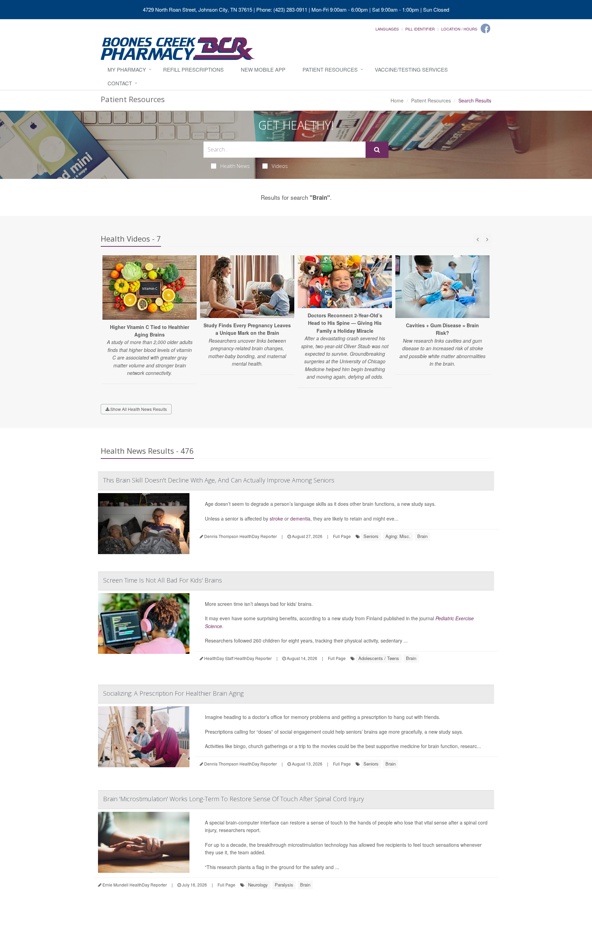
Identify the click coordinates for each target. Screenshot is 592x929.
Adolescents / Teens (378, 658)
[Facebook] (485, 28)
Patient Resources (330, 69)
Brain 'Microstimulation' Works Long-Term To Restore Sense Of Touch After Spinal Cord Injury (233, 799)
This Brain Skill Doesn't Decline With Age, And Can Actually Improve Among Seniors (218, 480)
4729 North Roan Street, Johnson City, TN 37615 (197, 9)
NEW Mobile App (263, 69)
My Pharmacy (127, 69)
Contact (120, 83)
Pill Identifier (420, 29)
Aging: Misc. (397, 536)
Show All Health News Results (138, 409)
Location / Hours (459, 29)
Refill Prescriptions (193, 69)
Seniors (371, 536)
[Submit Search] (377, 150)
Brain (422, 536)
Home (397, 100)
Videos (280, 165)
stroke (276, 518)
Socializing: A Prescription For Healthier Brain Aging (173, 693)
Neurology (258, 884)
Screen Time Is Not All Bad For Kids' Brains (162, 580)
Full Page (342, 536)
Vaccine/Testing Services (411, 69)
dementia (300, 518)
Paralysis (284, 884)
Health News (235, 165)
